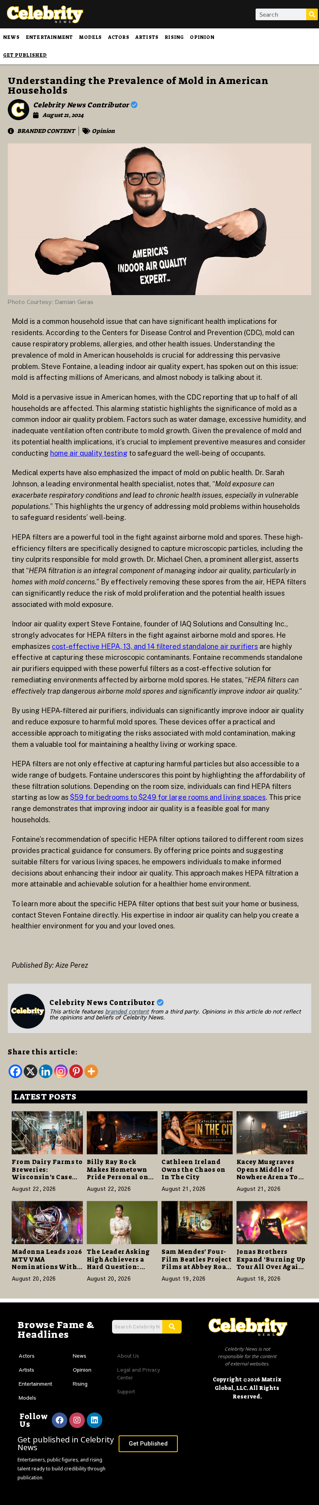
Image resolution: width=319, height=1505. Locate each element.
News (11, 37)
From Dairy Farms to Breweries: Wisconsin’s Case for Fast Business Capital (47, 1177)
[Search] (312, 14)
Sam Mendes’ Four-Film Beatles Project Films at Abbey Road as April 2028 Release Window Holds (196, 1267)
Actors (118, 37)
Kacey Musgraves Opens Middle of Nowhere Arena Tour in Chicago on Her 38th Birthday (271, 1177)
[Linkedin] (46, 1071)
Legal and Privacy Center (138, 1373)
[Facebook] (15, 1071)
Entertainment (49, 37)
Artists (146, 37)
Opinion (202, 37)
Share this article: (43, 1052)
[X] (30, 1071)
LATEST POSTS (45, 1096)
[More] (91, 1071)
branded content (127, 1011)
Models (90, 37)
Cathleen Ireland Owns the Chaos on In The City (193, 1169)
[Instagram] (61, 1071)
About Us (128, 1355)
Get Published (25, 55)
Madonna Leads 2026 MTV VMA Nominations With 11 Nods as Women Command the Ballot (47, 1270)
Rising (174, 37)
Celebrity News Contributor (82, 105)
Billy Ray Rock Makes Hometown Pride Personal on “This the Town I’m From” (119, 1177)
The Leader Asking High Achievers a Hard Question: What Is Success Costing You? (118, 1267)
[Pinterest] (76, 1071)
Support (126, 1391)
